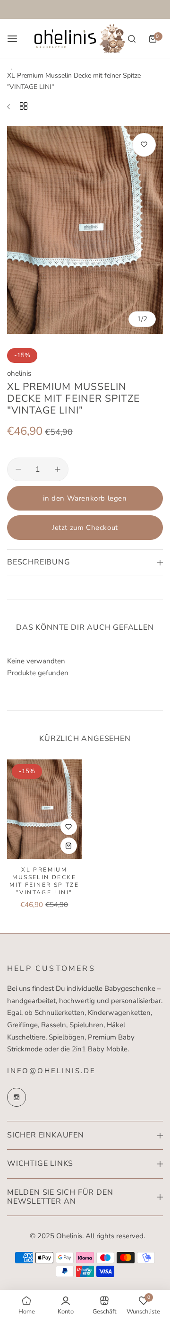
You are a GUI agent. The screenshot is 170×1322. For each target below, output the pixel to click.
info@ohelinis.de (51, 1070)
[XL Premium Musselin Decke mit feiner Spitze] (44, 809)
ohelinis (19, 373)
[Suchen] (131, 38)
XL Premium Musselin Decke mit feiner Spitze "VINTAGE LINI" (44, 881)
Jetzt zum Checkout (85, 527)
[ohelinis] (80, 39)
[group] (85, 230)
